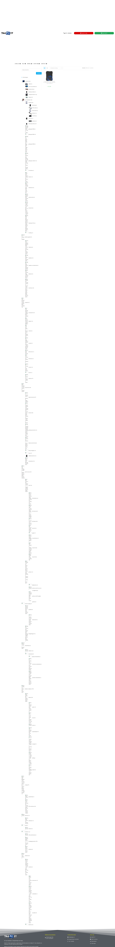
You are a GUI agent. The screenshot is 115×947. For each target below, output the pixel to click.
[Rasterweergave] (45, 68)
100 (86, 67)
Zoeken (38, 73)
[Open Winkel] (31, 64)
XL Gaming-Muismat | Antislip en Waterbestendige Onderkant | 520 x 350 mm (49, 82)
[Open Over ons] (39, 64)
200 (88, 67)
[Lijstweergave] (47, 68)
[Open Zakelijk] (20, 64)
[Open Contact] (46, 64)
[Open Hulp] (25, 64)
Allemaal (91, 67)
